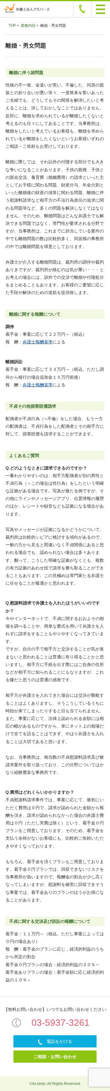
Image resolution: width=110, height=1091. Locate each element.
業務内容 (28, 25)
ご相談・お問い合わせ (55, 1056)
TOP (12, 25)
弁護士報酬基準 (38, 341)
